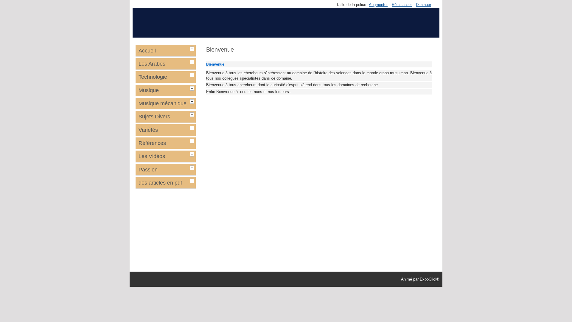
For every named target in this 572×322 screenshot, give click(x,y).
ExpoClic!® (429, 279)
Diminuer (423, 4)
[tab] (193, 48)
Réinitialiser (402, 4)
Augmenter (378, 4)
